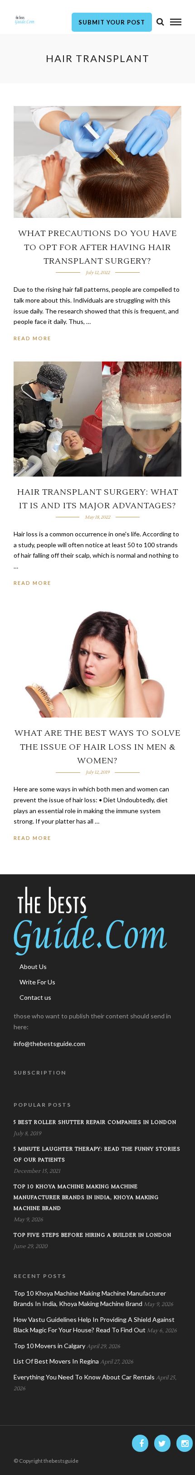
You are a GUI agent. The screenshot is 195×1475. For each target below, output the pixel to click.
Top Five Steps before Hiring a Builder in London (92, 1235)
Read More (32, 338)
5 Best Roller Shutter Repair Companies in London (95, 1122)
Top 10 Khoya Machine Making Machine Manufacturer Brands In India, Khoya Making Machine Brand (86, 1197)
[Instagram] (184, 1443)
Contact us (35, 997)
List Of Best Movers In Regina (56, 1361)
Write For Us (37, 982)
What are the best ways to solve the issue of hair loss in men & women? (97, 747)
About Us (33, 966)
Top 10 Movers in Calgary (49, 1346)
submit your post (111, 22)
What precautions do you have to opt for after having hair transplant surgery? (97, 247)
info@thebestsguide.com (49, 1043)
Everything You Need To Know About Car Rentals (84, 1377)
